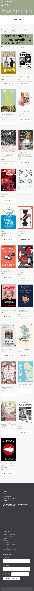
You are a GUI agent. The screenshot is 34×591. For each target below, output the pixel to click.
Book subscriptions (10, 498)
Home (3, 30)
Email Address (7, 574)
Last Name (6, 565)
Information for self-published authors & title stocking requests (16, 504)
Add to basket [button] (8, 83)
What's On (7, 496)
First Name (6, 557)
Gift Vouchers (8, 501)
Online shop (8, 494)
